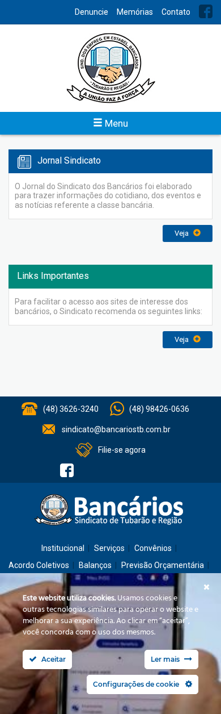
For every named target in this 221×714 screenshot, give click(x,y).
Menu (115, 123)
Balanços (95, 565)
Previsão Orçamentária (162, 565)
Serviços (109, 548)
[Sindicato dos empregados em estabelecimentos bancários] (110, 68)
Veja (182, 233)
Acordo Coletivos (38, 565)
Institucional (62, 548)
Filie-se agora (122, 449)
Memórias (135, 11)
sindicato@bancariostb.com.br (116, 429)
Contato (176, 11)
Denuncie (91, 11)
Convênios (153, 548)
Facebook (205, 11)
